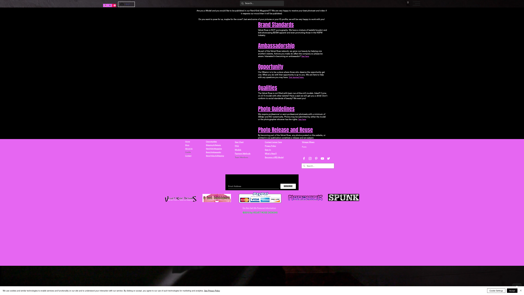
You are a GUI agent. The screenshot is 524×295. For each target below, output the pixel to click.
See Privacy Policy (212, 290)
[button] (408, 3)
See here (305, 56)
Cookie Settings (496, 290)
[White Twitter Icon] (329, 158)
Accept (512, 290)
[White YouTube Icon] (322, 158)
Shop (187, 145)
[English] (105, 5)
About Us (189, 149)
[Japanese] (114, 5)
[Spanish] (109, 5)
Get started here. (296, 77)
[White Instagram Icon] (310, 158)
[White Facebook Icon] (304, 158)
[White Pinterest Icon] (316, 158)
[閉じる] (520, 290)
